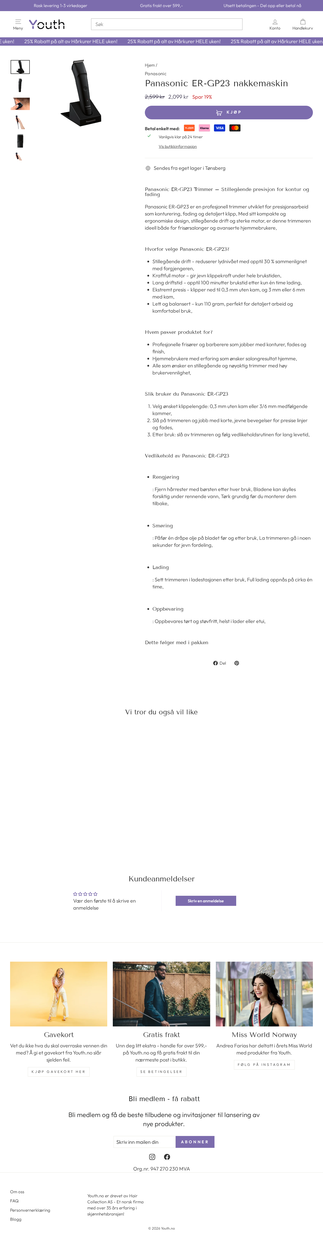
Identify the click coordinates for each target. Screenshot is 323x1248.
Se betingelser (161, 1071)
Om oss (17, 1191)
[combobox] (167, 24)
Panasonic (156, 73)
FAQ (14, 1200)
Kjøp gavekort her (59, 1071)
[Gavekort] (58, 994)
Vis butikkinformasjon (178, 146)
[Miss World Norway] (264, 994)
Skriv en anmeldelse (206, 900)
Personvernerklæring (30, 1210)
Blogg (15, 1219)
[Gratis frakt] (161, 994)
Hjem (150, 65)
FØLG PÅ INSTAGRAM (264, 1064)
